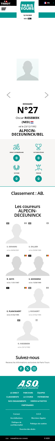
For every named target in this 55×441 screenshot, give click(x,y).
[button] (47, 3)
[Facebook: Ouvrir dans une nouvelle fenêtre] (21, 369)
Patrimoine (43, 397)
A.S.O (38, 414)
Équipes (41, 393)
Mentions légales (38, 418)
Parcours (28, 393)
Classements (12, 397)
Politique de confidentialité (16, 423)
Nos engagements (17, 401)
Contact (16, 414)
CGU (7, 438)
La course (28, 397)
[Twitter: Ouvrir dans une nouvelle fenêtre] (28, 369)
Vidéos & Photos (39, 401)
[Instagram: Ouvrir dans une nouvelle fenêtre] (34, 369)
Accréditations (16, 418)
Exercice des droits (27, 429)
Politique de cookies (38, 423)
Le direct (14, 393)
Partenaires (28, 405)
